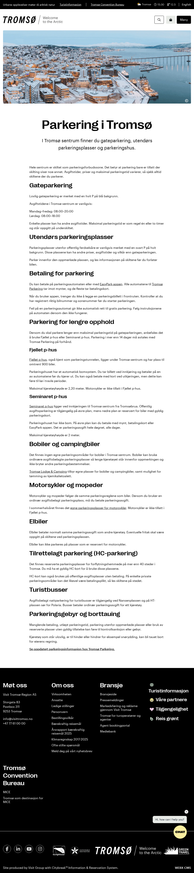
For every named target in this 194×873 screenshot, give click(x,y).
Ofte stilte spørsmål (66, 745)
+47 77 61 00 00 (14, 723)
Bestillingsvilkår (63, 718)
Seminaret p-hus (41, 406)
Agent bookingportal (115, 725)
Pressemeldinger (112, 700)
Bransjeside (108, 694)
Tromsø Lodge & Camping (48, 471)
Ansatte (57, 700)
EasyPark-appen (111, 284)
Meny (184, 19)
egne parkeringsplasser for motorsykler (98, 508)
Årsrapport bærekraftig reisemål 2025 (68, 731)
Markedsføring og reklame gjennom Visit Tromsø (119, 707)
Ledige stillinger (63, 706)
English (186, 4)
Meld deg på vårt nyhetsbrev (72, 751)
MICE (6, 792)
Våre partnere (171, 699)
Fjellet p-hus (38, 359)
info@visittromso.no (18, 719)
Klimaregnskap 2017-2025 (70, 739)
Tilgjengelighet (171, 709)
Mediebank (108, 731)
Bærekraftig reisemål (66, 723)
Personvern (60, 711)
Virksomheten (61, 694)
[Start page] (33, 19)
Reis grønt (167, 718)
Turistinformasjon (70, 4)
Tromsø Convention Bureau (107, 4)
